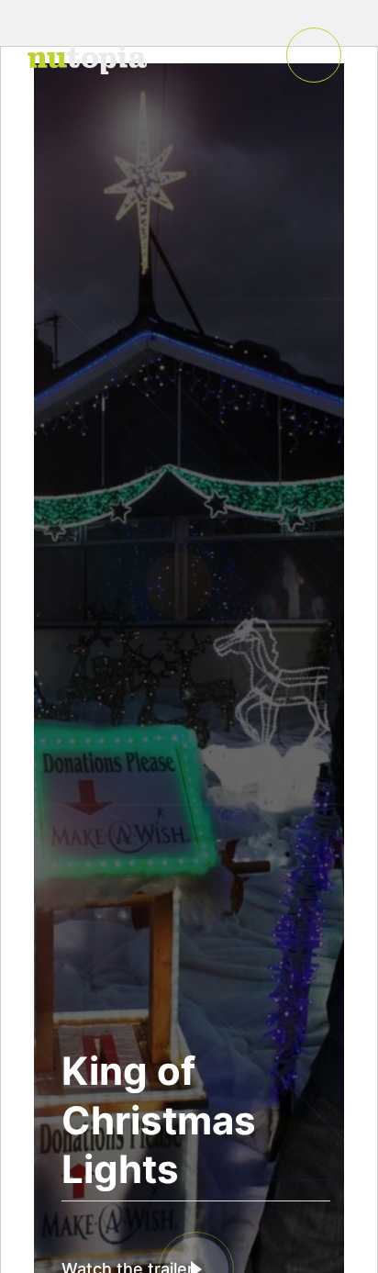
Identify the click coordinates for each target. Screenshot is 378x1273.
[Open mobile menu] (313, 55)
